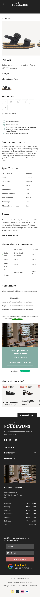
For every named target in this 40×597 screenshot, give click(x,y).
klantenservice (17, 319)
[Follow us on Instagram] (10, 440)
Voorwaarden (22, 586)
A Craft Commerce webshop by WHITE (20, 582)
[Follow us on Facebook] (5, 440)
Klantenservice (10, 453)
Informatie (9, 447)
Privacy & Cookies (9, 586)
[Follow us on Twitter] (16, 440)
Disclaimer (33, 586)
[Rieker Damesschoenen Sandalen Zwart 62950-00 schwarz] (7, 87)
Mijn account (9, 458)
